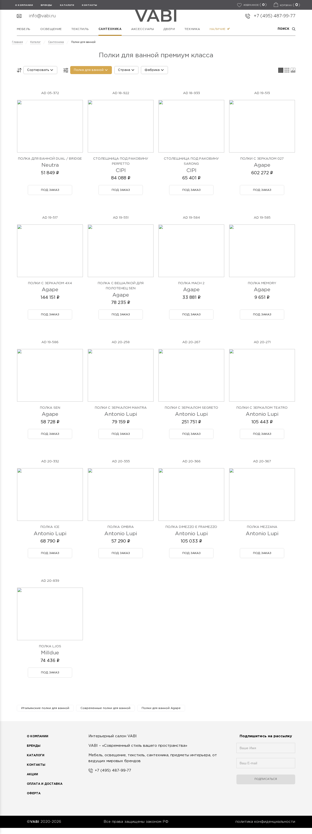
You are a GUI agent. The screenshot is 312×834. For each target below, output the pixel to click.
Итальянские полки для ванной (45, 708)
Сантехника (110, 29)
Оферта (33, 793)
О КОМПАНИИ (24, 5)
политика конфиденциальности (265, 821)
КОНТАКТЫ (89, 5)
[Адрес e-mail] (265, 765)
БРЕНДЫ (46, 5)
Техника (192, 29)
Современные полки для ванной (105, 708)
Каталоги (67, 5)
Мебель (24, 29)
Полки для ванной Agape (161, 708)
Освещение (51, 29)
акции (32, 774)
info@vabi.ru (42, 16)
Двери (169, 29)
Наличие (218, 29)
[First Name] (265, 750)
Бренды (33, 746)
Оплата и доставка (44, 784)
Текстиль (80, 29)
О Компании (37, 736)
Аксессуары (142, 29)
